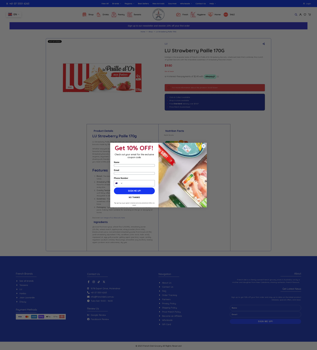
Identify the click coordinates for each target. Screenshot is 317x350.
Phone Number (121, 178)
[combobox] (118, 183)
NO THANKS (134, 197)
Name (116, 162)
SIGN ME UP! (134, 190)
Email (116, 170)
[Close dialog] (203, 146)
